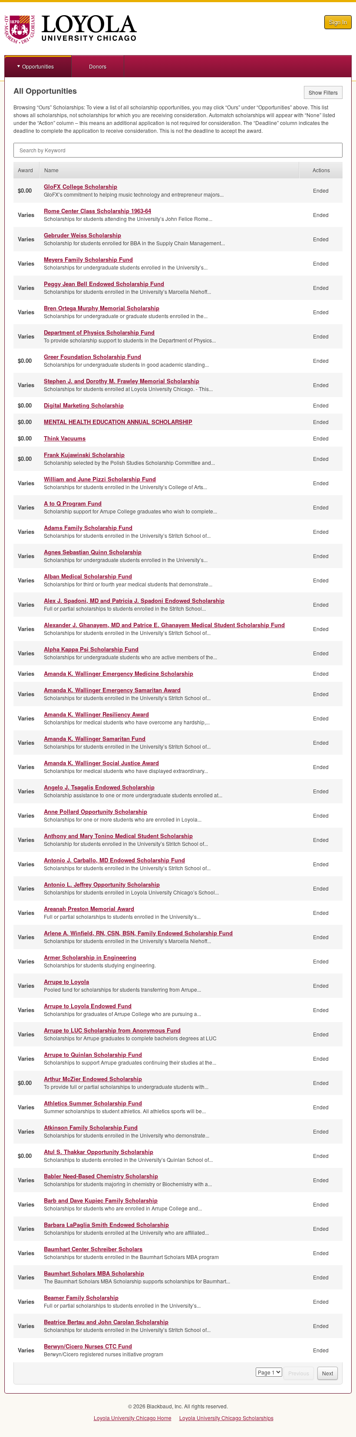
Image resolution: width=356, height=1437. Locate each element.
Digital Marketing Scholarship (84, 405)
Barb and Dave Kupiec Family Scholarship (101, 1200)
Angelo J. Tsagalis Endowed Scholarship (99, 787)
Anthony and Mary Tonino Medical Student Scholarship (118, 836)
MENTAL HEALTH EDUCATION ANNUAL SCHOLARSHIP (118, 422)
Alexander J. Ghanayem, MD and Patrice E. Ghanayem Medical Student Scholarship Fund (164, 625)
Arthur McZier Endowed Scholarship (93, 1079)
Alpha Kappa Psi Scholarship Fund (91, 649)
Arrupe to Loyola (66, 981)
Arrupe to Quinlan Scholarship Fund (93, 1054)
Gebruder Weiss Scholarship (82, 235)
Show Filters (323, 92)
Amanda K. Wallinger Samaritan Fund (94, 738)
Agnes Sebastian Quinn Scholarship (93, 552)
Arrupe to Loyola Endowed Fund (88, 1006)
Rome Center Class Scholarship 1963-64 (97, 211)
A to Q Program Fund (73, 503)
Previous (298, 1373)
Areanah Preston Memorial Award (89, 908)
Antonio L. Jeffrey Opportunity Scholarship (102, 884)
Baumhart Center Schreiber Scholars (93, 1249)
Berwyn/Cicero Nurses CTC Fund (88, 1346)
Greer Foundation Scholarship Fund (92, 356)
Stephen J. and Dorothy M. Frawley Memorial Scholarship (121, 381)
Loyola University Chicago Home (132, 1417)
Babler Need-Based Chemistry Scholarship (101, 1176)
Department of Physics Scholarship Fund (99, 332)
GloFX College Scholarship (80, 186)
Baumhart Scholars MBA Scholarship (94, 1273)
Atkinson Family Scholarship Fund (91, 1127)
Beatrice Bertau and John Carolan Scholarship (106, 1322)
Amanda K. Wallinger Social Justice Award (101, 763)
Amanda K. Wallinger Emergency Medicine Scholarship (118, 673)
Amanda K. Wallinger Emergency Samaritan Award (112, 690)
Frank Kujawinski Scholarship (84, 455)
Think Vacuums (65, 438)
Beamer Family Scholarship (81, 1297)
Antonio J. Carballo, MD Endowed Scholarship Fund (114, 860)
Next (327, 1373)
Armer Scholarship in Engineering (90, 957)
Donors (97, 66)
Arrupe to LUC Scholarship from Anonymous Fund (112, 1030)
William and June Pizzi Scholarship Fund (100, 479)
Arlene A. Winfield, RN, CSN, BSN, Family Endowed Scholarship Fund (138, 933)
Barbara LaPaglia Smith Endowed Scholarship (106, 1224)
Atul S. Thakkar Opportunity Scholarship (98, 1152)
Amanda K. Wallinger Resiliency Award (96, 714)
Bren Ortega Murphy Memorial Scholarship (101, 308)
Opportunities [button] (38, 66)
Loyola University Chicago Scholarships (226, 1417)
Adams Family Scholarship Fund (88, 527)
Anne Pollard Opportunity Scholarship (95, 811)
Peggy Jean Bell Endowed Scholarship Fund (104, 284)
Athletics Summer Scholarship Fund (93, 1103)
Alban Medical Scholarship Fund (88, 576)
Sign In (338, 22)
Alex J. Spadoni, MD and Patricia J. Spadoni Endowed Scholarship (134, 600)
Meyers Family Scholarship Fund (88, 259)
